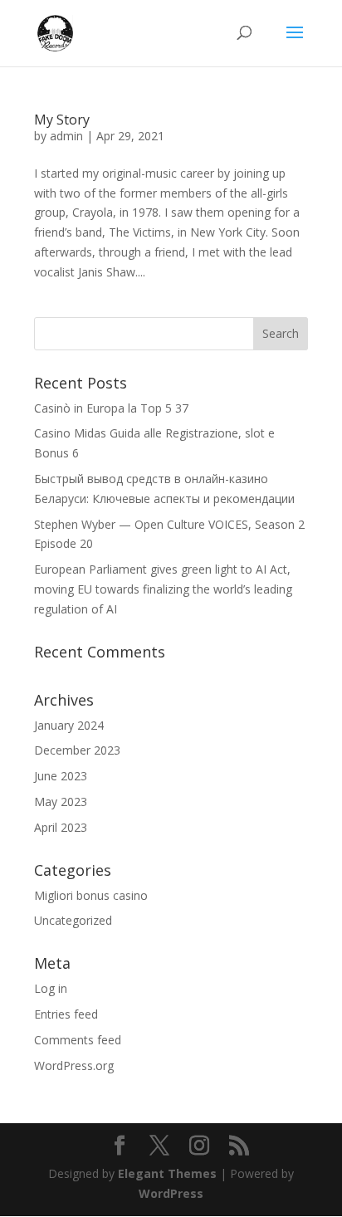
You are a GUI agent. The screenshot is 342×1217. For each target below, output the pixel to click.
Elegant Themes (167, 1173)
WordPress (171, 1193)
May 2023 (60, 801)
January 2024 (69, 725)
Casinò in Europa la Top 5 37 (111, 408)
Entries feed (66, 1014)
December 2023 (77, 750)
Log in (50, 988)
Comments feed (77, 1040)
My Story (62, 119)
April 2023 (60, 827)
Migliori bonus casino (91, 895)
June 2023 (60, 776)
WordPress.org (74, 1065)
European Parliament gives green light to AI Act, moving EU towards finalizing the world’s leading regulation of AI (163, 589)
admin (66, 136)
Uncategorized (73, 920)
